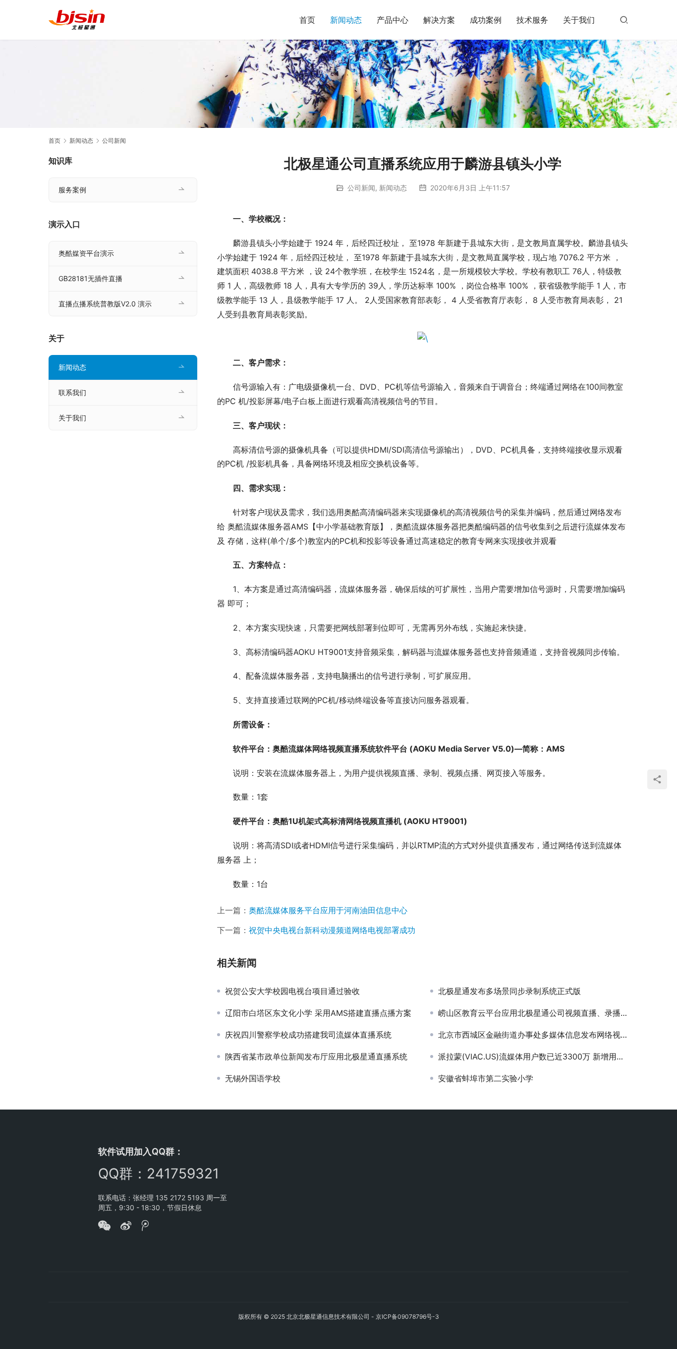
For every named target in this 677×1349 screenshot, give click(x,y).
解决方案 (439, 20)
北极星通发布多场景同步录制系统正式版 (509, 991)
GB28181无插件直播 (90, 278)
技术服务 (532, 20)
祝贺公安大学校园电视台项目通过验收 (292, 991)
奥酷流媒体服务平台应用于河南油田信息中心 (328, 910)
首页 (307, 20)
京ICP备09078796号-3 (407, 1316)
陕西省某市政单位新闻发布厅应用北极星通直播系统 (316, 1056)
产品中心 (392, 20)
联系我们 (72, 392)
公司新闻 (361, 187)
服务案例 (72, 189)
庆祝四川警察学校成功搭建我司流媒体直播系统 (308, 1034)
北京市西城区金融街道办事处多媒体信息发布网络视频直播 (533, 1034)
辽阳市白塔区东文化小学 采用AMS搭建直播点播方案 (318, 1012)
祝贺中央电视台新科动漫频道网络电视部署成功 (332, 930)
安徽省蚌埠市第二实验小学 (485, 1078)
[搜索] (624, 19)
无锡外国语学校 (253, 1078)
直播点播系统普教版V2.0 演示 (105, 303)
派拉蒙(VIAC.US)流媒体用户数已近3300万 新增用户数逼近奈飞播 (533, 1056)
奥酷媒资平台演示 (86, 253)
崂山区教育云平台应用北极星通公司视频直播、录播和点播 (533, 1012)
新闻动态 (346, 20)
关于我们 (579, 20)
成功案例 (486, 20)
